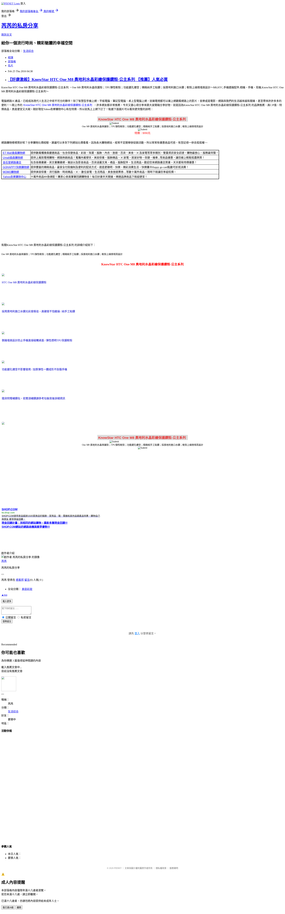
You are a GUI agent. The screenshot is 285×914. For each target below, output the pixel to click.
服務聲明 (174, 868)
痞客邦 (20, 579)
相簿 (10, 57)
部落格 (12, 61)
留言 (27, 579)
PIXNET (118, 868)
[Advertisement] (142, 211)
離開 (19, 907)
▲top (4, 594)
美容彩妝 (27, 589)
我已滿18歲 (8, 907)
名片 (10, 65)
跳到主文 (6, 34)
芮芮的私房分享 (19, 26)
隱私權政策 (161, 868)
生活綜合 (28, 51)
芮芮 (4, 561)
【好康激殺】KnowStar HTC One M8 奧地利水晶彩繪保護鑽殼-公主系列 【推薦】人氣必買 (88, 79)
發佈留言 (7, 621)
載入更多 (7, 601)
